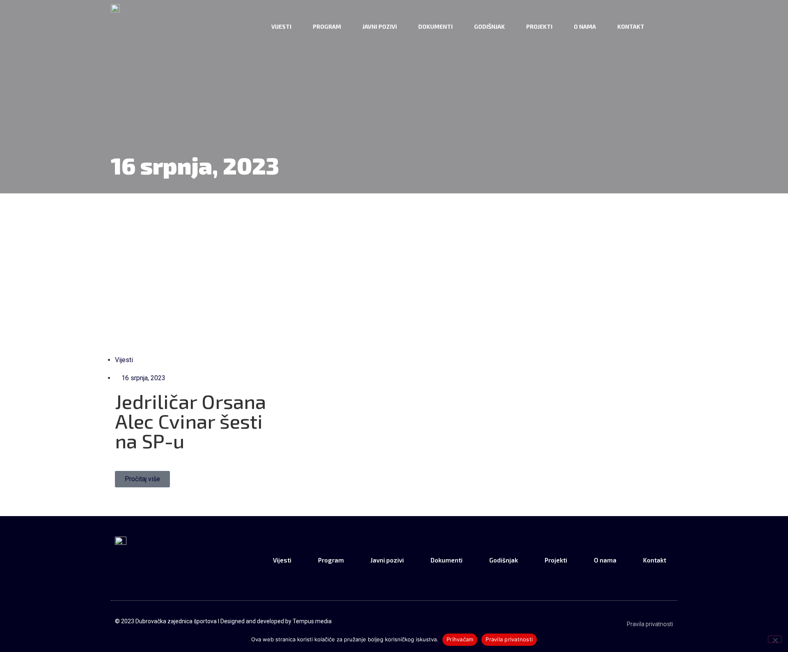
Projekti (539, 26)
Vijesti (281, 26)
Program (327, 26)
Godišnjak (489, 26)
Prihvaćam (460, 639)
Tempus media (312, 621)
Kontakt (630, 26)
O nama (585, 26)
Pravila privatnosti (650, 624)
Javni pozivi (379, 26)
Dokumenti (435, 26)
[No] (775, 639)
